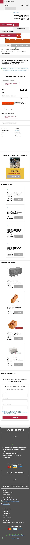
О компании (7, 509)
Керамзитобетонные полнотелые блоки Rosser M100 (14, 283)
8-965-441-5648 (15, 172)
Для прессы (6, 513)
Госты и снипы (7, 518)
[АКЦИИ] (11, 43)
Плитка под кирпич (14, 49)
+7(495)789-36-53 (12, 453)
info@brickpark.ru (14, 455)
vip (19, 35)
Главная (2, 49)
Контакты (6, 520)
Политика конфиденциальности (13, 522)
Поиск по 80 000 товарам (21, 45)
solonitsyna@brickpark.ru (15, 173)
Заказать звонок (14, 176)
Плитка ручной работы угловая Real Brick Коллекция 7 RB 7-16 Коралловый (14, 212)
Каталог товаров (15, 430)
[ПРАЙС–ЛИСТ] (24, 43)
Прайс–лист (6, 495)
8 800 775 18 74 (24, 5)
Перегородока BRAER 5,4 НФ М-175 (14, 308)
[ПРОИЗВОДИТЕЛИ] (17, 43)
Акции (5, 490)
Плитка (7, 49)
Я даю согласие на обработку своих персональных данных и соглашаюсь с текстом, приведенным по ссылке (15, 412)
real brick (17, 130)
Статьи (5, 515)
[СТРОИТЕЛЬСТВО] (17, 51)
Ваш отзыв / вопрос (7, 404)
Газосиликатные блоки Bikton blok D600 (15, 360)
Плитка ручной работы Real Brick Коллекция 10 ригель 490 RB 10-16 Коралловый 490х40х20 (14, 194)
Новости (5, 511)
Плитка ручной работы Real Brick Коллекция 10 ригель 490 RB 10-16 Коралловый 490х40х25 (14, 231)
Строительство (7, 497)
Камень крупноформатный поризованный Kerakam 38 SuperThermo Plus (14, 335)
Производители (8, 492)
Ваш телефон (5, 398)
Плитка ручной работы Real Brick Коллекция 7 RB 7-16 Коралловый (14, 248)
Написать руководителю (8, 31)
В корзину (8, 103)
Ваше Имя (5, 393)
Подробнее (15, 189)
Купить (19, 199)
